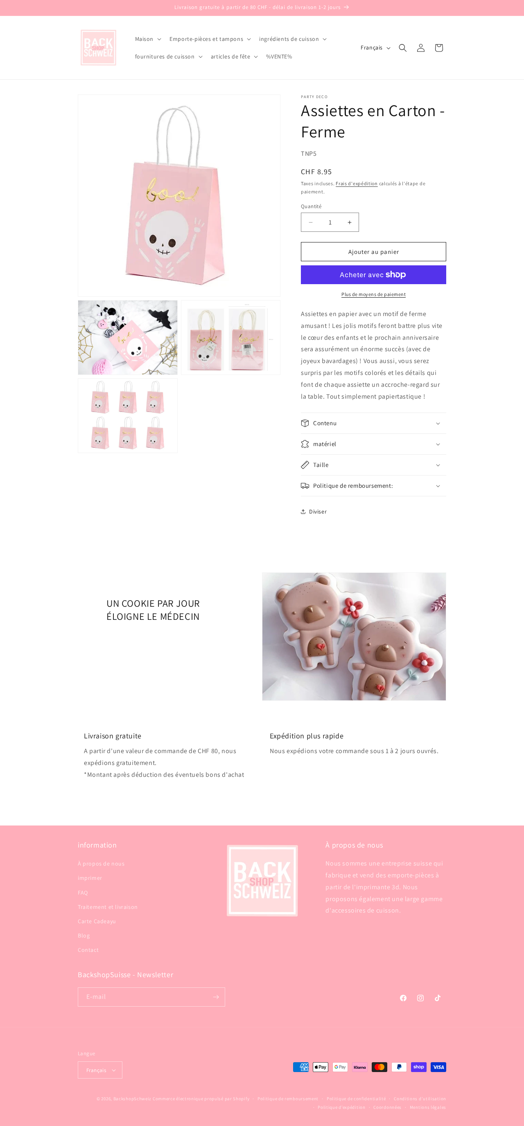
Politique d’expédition (341, 1107)
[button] (147, 38)
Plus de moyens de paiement (373, 294)
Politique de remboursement (287, 1098)
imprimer (90, 878)
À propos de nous (101, 863)
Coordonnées (387, 1107)
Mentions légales (428, 1107)
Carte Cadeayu (97, 921)
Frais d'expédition (357, 183)
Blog (84, 935)
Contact (88, 949)
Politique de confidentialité (356, 1098)
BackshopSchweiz (132, 1098)
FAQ (83, 892)
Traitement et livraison (108, 907)
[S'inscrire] (216, 997)
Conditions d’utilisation (420, 1098)
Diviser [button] (318, 511)
